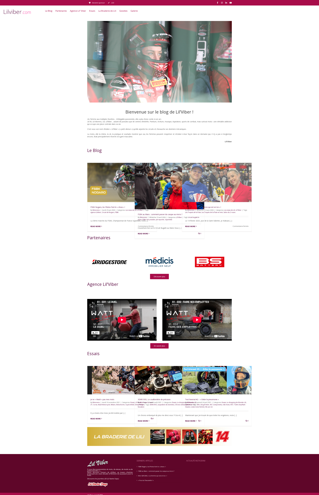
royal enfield (129, 405)
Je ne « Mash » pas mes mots (102, 399)
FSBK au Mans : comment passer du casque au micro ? (160, 214)
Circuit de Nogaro (108, 212)
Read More (95, 226)
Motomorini (120, 405)
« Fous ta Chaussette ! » (146, 480)
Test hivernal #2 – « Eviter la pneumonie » (202, 399)
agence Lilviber (95, 212)
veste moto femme (197, 407)
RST (232, 405)
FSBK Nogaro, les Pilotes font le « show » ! (107, 207)
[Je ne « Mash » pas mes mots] (122, 380)
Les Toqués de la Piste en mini (212, 212)
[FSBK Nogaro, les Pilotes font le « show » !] (122, 182)
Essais (174, 402)
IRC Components (216, 405)
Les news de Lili (131, 210)
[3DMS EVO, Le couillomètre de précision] (169, 380)
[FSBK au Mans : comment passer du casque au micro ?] (169, 186)
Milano (113, 405)
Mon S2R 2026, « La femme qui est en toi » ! (152, 476)
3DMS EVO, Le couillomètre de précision (154, 399)
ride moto (226, 405)
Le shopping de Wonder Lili (236, 402)
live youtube (151, 220)
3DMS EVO (153, 405)
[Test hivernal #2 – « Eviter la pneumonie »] (217, 380)
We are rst (208, 407)
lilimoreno (96, 210)
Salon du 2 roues (229, 212)
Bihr (198, 405)
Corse (95, 405)
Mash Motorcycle (104, 405)
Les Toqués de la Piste (193, 212)
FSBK (117, 212)
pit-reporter (160, 220)
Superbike (168, 220)
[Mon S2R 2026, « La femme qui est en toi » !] (217, 182)
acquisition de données (166, 405)
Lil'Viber (179, 217)
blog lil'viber (205, 405)
